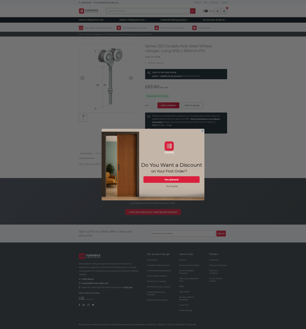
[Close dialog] (202, 131)
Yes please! (171, 179)
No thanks (172, 186)
